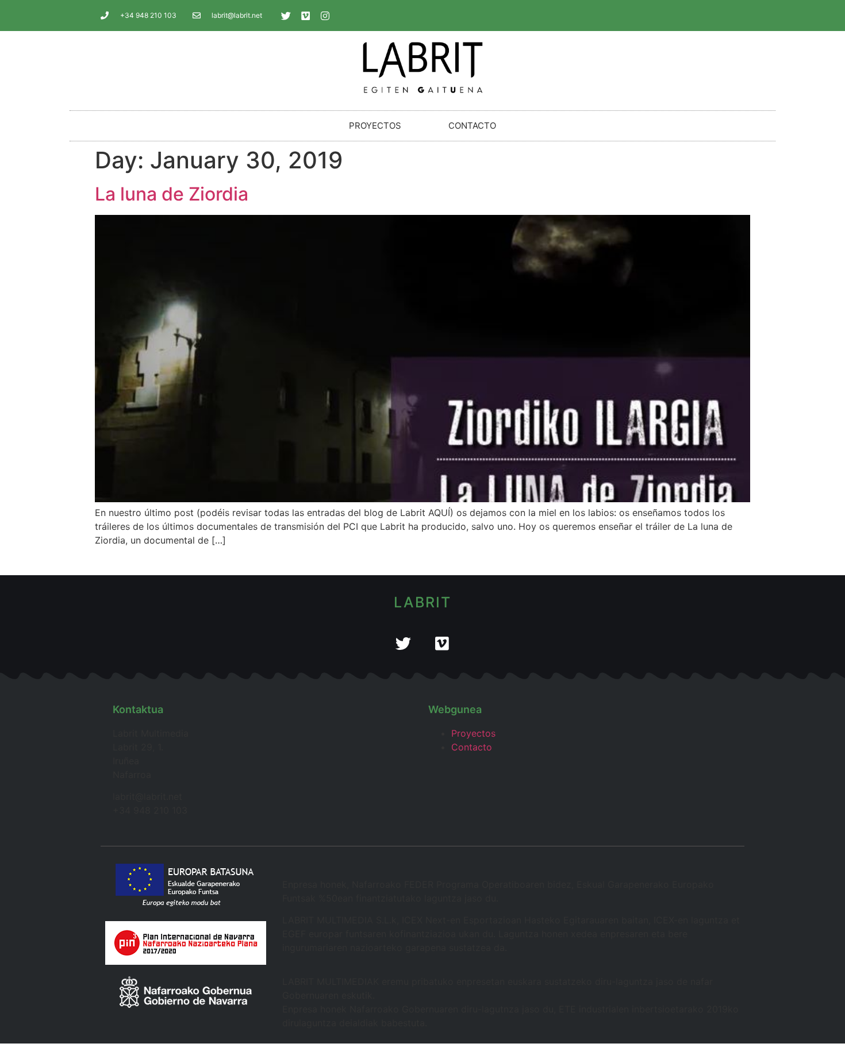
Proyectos (375, 125)
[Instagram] (325, 15)
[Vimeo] (306, 15)
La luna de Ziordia (171, 194)
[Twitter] (286, 15)
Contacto (472, 125)
